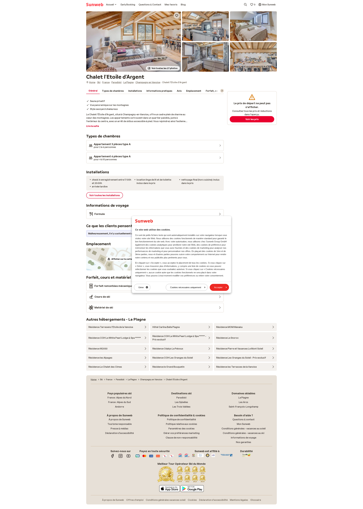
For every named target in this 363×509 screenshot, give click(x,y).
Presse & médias (119, 428)
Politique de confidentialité (181, 419)
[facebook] (112, 457)
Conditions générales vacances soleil (165, 499)
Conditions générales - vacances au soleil (243, 428)
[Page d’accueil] (94, 4)
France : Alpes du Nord (119, 397)
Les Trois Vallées (181, 406)
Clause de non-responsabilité (181, 437)
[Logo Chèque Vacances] (164, 457)
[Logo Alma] (158, 457)
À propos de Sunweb (119, 419)
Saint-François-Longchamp (243, 406)
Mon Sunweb (243, 424)
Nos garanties (243, 442)
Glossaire (255, 499)
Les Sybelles (181, 402)
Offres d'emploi (134, 499)
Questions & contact (243, 419)
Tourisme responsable (119, 424)
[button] (133, 41)
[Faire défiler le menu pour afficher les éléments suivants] (222, 90)
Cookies (192, 499)
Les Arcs (243, 402)
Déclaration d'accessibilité (119, 433)
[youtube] (128, 457)
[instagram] (120, 457)
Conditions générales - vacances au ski (243, 433)
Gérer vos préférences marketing (181, 433)
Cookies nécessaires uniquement (185, 287)
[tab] (93, 91)
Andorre (119, 406)
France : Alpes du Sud (119, 402)
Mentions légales (239, 499)
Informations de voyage (243, 437)
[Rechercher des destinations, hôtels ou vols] (245, 4)
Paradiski (181, 397)
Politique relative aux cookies (181, 424)
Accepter (218, 287)
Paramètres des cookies (181, 428)
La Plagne (243, 397)
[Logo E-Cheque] (171, 457)
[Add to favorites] (177, 15)
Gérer (141, 287)
